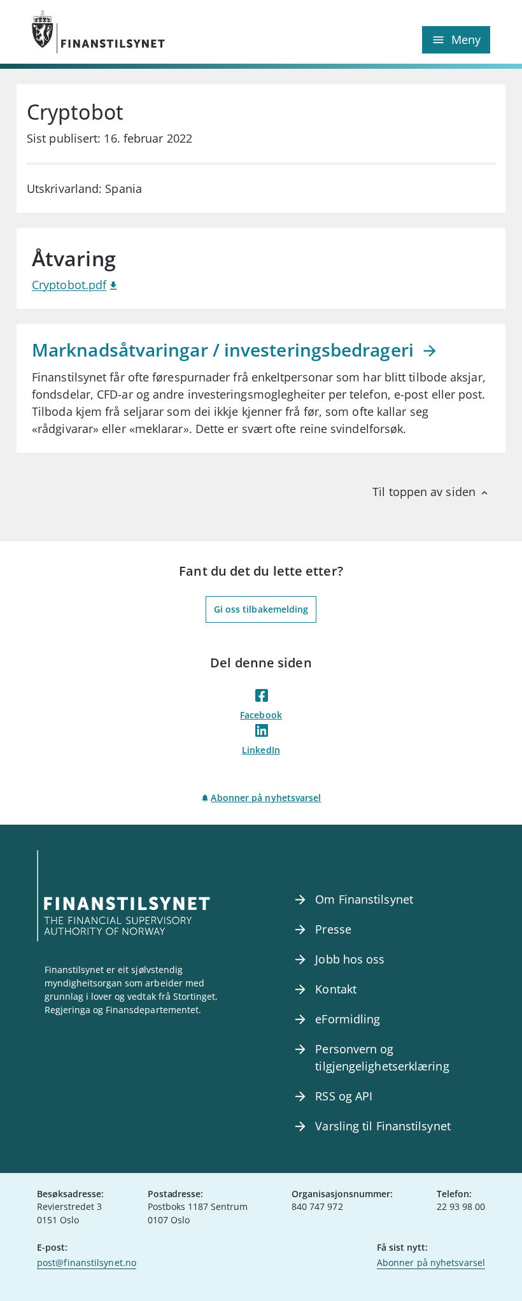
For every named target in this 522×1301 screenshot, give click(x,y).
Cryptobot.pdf (69, 284)
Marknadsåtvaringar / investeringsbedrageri (225, 350)
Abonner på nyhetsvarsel (266, 798)
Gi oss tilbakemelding (261, 609)
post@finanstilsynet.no (86, 1262)
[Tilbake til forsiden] (146, 31)
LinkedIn (261, 750)
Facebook (261, 715)
